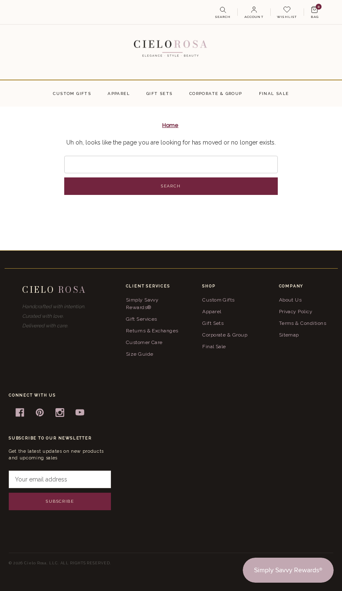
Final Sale (274, 93)
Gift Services (141, 319)
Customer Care (144, 342)
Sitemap (289, 335)
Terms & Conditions (303, 323)
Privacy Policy (296, 311)
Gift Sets (159, 93)
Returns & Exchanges (152, 331)
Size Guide (139, 354)
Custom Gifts (72, 93)
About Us (290, 300)
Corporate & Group (215, 93)
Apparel (119, 93)
